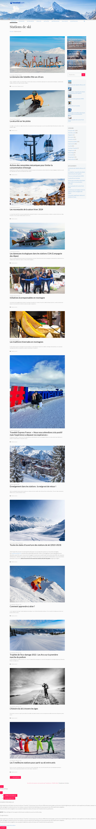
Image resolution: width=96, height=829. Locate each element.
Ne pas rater (30, 21)
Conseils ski (71, 139)
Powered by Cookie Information (7, 825)
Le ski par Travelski (72, 148)
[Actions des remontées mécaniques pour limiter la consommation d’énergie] (69, 111)
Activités (46, 21)
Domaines (21, 21)
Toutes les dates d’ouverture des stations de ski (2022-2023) (35, 545)
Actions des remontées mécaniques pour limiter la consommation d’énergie (76, 114)
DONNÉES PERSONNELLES (10, 795)
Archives (67, 783)
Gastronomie (55, 21)
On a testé (65, 21)
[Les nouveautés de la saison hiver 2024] (69, 118)
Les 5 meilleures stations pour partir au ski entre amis (32, 762)
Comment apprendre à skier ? (22, 606)
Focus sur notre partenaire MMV (76, 98)
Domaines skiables (72, 141)
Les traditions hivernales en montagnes (26, 342)
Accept (3, 827)
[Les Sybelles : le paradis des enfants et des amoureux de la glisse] (76, 58)
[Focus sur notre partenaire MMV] (76, 69)
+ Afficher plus (16, 777)
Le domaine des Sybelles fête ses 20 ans (26, 77)
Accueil (11, 31)
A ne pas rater (14, 86)
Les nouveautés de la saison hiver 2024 (26, 209)
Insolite (38, 21)
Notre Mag (70, 152)
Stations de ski (20, 86)
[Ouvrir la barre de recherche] (84, 21)
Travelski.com (61, 783)
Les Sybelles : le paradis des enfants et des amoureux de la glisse (76, 92)
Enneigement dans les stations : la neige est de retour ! (33, 486)
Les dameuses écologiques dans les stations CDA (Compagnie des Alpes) (76, 191)
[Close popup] (1, 792)
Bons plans (70, 137)
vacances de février (16, 553)
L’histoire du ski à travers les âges (24, 708)
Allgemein (70, 135)
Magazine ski (71, 150)
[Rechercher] (83, 74)
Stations (13, 21)
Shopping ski (74, 21)
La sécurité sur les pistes (20, 121)
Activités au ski (71, 132)
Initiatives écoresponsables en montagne (27, 298)
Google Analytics (9, 798)
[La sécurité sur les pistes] (69, 104)
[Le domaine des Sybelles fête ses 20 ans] (76, 48)
